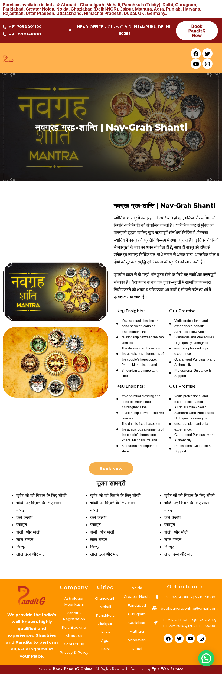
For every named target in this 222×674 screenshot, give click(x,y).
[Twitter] (207, 53)
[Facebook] (196, 53)
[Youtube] (196, 64)
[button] (177, 59)
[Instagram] (207, 64)
